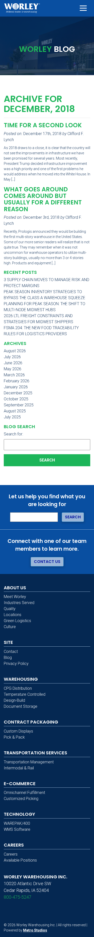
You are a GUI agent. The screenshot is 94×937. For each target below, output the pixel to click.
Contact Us (47, 561)
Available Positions (20, 860)
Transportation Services (35, 753)
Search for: (13, 434)
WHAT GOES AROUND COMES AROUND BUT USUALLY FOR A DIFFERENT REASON (43, 199)
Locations (12, 614)
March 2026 (14, 375)
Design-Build (14, 700)
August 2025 (15, 411)
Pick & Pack (14, 737)
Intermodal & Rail (19, 768)
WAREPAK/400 (17, 823)
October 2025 (16, 399)
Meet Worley (15, 596)
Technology (19, 814)
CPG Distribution (18, 688)
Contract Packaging (31, 722)
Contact (11, 651)
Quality (10, 608)
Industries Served (19, 602)
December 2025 (18, 393)
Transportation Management (29, 762)
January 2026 (16, 387)
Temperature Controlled (24, 694)
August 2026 (15, 350)
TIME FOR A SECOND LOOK (43, 125)
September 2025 (19, 405)
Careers (11, 854)
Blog (8, 657)
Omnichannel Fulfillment (24, 792)
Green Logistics (17, 620)
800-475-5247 (17, 897)
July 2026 (12, 357)
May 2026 (12, 369)
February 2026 (16, 381)
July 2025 (12, 417)
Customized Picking (21, 798)
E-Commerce (20, 783)
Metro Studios (35, 930)
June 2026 (13, 363)
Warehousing (21, 679)
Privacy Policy (16, 663)
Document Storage (20, 706)
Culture (10, 626)
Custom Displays (18, 731)
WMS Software (17, 829)
